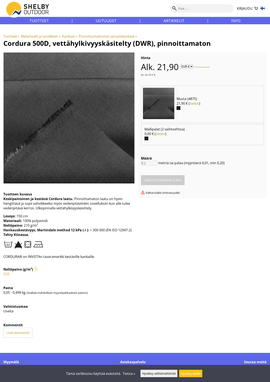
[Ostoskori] (256, 8)
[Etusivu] (30, 12)
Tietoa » (129, 373)
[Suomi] (264, 8)
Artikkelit (173, 20)
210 (6, 274)
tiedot (194, 103)
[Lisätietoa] (36, 269)
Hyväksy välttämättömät (159, 373)
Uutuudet (106, 20)
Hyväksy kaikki (191, 373)
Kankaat (69, 36)
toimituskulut (203, 66)
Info (235, 20)
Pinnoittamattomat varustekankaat (108, 36)
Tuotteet (39, 20)
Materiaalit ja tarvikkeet (40, 36)
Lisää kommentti (18, 333)
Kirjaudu (244, 8)
